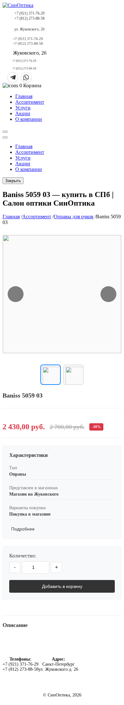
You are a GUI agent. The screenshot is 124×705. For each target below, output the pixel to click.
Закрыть (13, 180)
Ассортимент (29, 102)
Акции (22, 113)
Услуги (23, 107)
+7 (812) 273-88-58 (29, 18)
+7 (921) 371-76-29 (29, 13)
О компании (28, 119)
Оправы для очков (73, 216)
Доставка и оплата (98, 657)
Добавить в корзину (62, 586)
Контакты (98, 665)
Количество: (22, 555)
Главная (23, 96)
